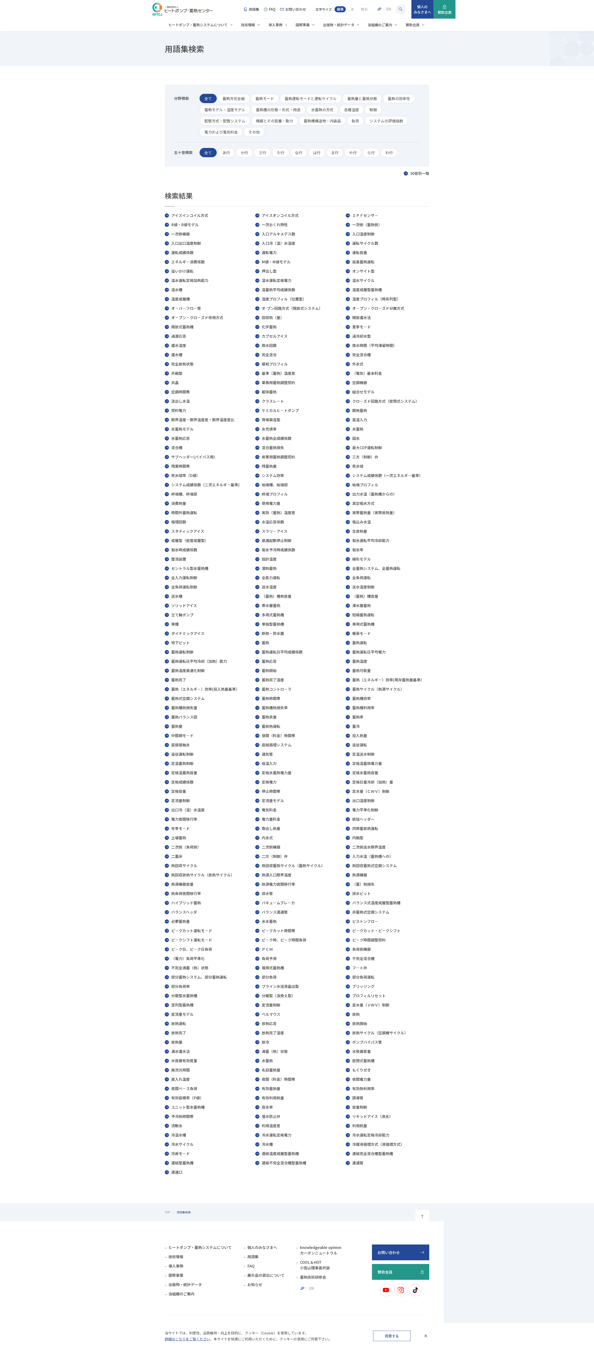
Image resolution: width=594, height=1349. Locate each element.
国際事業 (303, 24)
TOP (167, 1212)
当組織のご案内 (380, 24)
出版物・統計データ (338, 24)
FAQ (251, 1266)
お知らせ (254, 1284)
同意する (392, 1335)
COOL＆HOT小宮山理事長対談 (315, 1265)
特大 (364, 9)
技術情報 (248, 24)
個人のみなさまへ (262, 1247)
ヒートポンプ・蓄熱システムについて (198, 24)
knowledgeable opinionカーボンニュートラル (320, 1250)
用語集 (252, 1256)
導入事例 (275, 24)
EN (388, 9)
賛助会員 (413, 24)
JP (379, 9)
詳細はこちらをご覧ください (187, 1338)
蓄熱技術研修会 (313, 1277)
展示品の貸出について (265, 1275)
